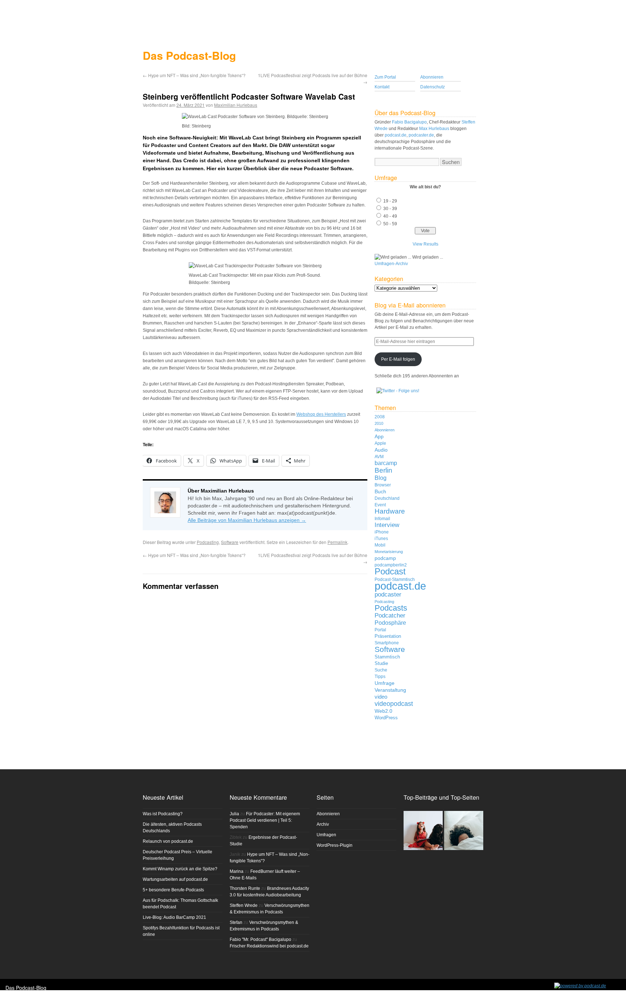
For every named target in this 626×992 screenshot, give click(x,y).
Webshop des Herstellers (321, 414)
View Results (425, 244)
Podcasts (391, 607)
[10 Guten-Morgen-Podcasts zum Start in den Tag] (463, 830)
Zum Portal (385, 77)
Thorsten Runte (245, 888)
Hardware (390, 511)
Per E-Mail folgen (398, 359)
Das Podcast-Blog (189, 55)
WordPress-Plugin (334, 845)
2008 (380, 416)
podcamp (385, 558)
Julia (234, 813)
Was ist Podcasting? (163, 813)
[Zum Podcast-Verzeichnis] (580, 985)
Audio (381, 450)
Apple (380, 443)
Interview (387, 525)
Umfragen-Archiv (391, 263)
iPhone (382, 532)
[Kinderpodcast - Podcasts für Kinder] (423, 830)
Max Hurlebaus (434, 128)
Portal (380, 629)
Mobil (380, 545)
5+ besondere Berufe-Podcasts (173, 889)
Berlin (383, 470)
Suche (381, 669)
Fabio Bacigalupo (409, 122)
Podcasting (208, 542)
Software (229, 542)
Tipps (380, 676)
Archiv (323, 824)
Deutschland (387, 498)
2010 (379, 423)
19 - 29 (390, 201)
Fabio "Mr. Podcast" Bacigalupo (260, 939)
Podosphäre (390, 622)
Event (380, 504)
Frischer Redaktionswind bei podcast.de (269, 946)
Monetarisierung (389, 551)
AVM (379, 456)
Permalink (337, 542)
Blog (381, 477)
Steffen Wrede (244, 905)
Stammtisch (387, 657)
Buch (380, 491)
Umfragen (326, 834)
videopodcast (394, 703)
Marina (236, 871)
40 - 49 (390, 216)
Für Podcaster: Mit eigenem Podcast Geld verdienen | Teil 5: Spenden (265, 820)
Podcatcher (390, 615)
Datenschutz (432, 86)
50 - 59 (390, 223)
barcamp (386, 463)
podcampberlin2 (391, 564)
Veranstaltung (390, 690)
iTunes (381, 538)
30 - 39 (390, 208)
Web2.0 (383, 711)
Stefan (236, 922)
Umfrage (385, 683)
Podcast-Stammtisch (395, 579)
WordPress (386, 717)
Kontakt (382, 86)
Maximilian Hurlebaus (235, 105)
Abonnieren (431, 77)
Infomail (382, 518)
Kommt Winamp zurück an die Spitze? (180, 868)
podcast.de (395, 135)
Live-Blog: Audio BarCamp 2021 (174, 917)
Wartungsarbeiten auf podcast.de (175, 879)
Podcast (390, 571)
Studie (381, 663)
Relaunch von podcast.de (168, 841)
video (381, 697)
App (379, 436)
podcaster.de (421, 135)
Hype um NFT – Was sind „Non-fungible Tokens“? (194, 75)
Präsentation (388, 636)
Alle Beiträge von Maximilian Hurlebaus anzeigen (247, 520)
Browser (383, 484)
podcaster (388, 594)
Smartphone (387, 642)
